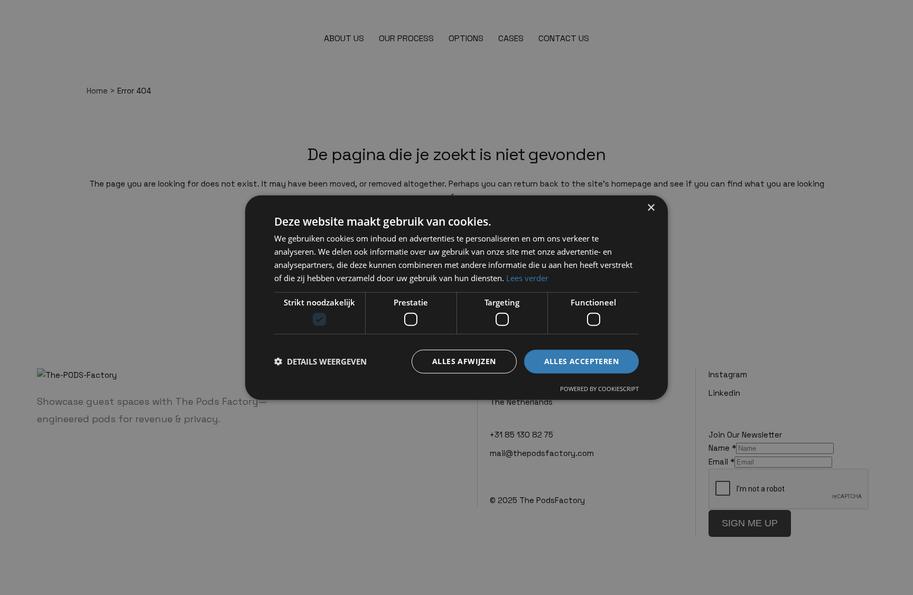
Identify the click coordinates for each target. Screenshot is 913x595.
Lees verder (527, 277)
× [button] (651, 208)
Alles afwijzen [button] (464, 361)
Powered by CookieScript (599, 388)
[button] (320, 361)
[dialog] (456, 297)
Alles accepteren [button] (581, 361)
